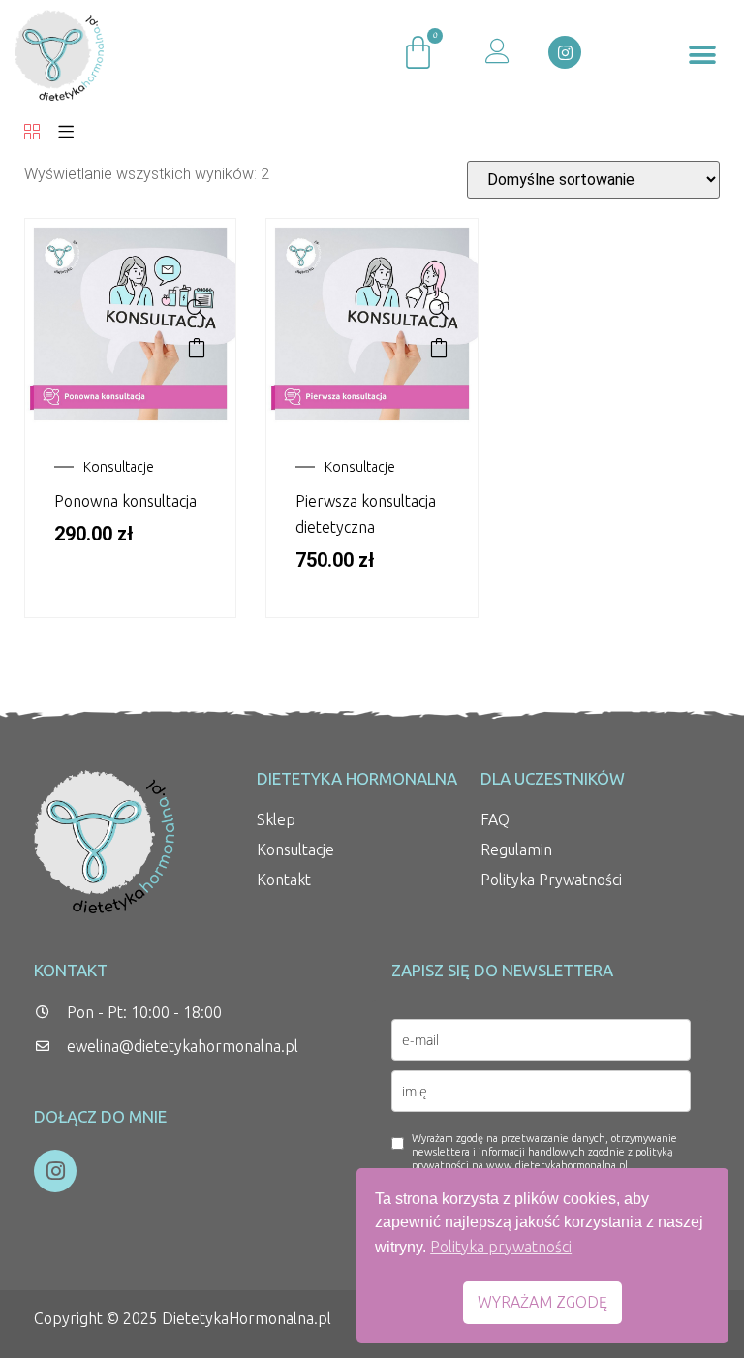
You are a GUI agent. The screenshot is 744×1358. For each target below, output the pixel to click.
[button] (703, 55)
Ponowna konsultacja (125, 500)
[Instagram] (564, 52)
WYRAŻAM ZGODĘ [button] (542, 1302)
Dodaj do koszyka (196, 347)
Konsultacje (118, 467)
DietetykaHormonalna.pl (246, 1318)
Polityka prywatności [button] (501, 1246)
